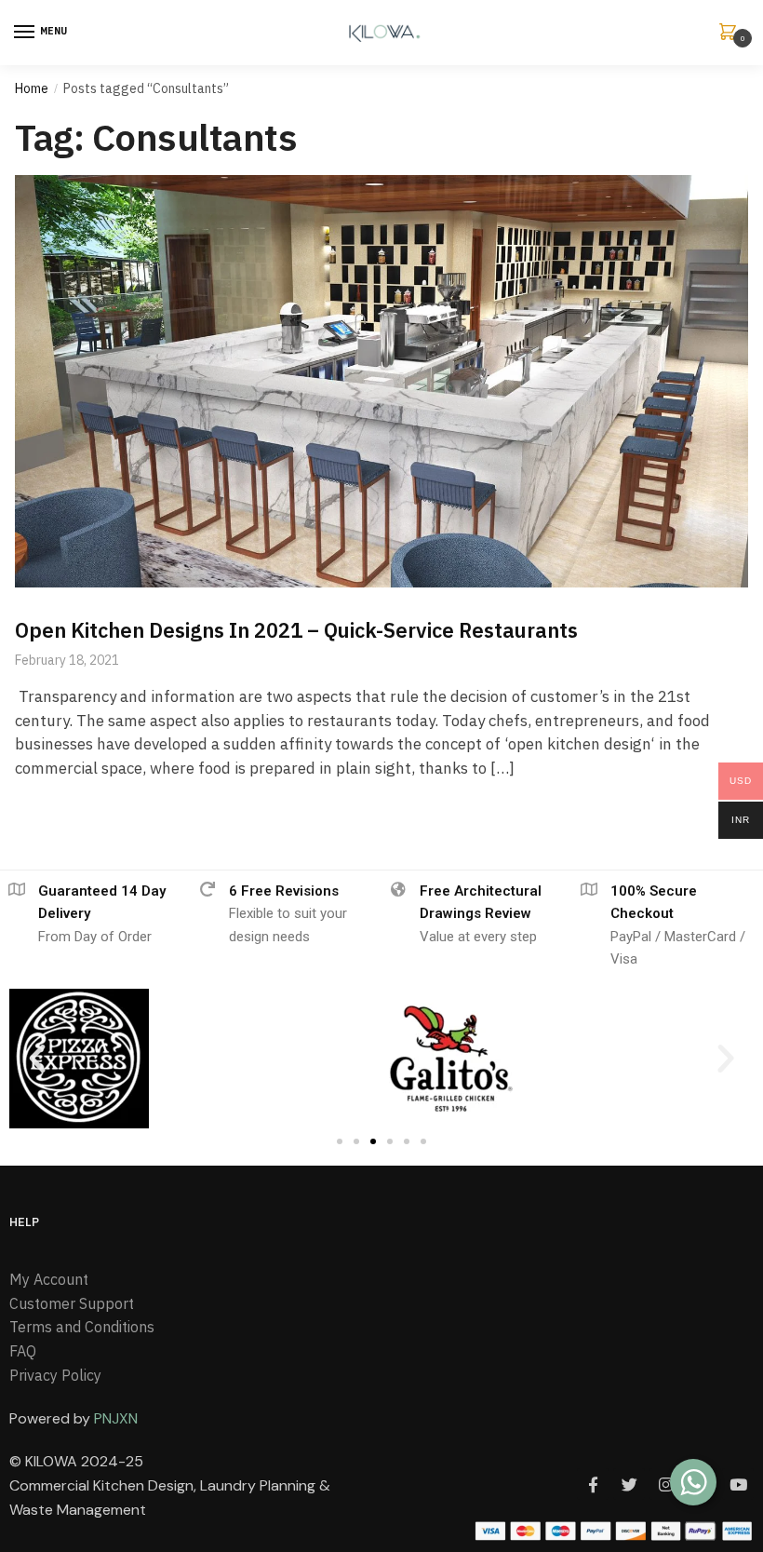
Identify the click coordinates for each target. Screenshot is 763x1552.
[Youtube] (738, 1484)
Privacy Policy (55, 1375)
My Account (48, 1279)
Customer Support (71, 1303)
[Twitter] (629, 1484)
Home (31, 88)
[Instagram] (665, 1484)
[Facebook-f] (593, 1484)
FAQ (22, 1351)
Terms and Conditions (81, 1326)
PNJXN (116, 1418)
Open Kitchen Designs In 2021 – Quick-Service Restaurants (296, 629)
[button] (37, 1058)
